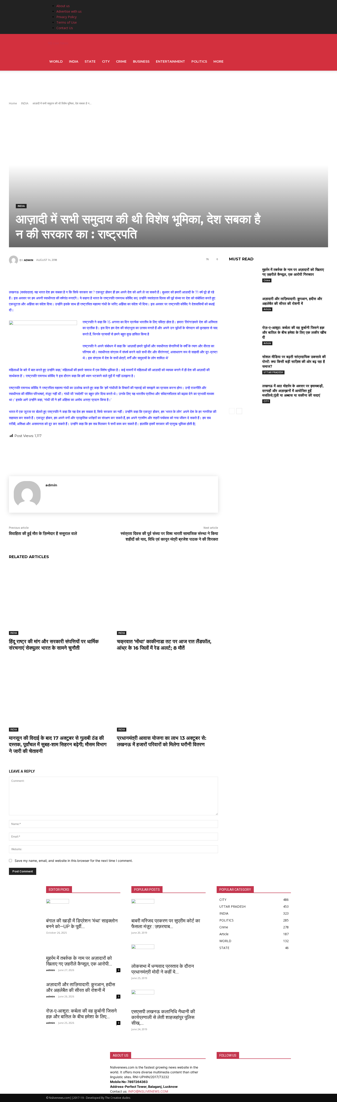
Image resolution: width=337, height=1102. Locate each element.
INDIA (73, 61)
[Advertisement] (168, 86)
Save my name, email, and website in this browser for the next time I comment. (74, 861)
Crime (121, 61)
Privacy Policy (66, 17)
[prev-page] (232, 411)
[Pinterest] (113, 276)
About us (63, 6)
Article (267, 309)
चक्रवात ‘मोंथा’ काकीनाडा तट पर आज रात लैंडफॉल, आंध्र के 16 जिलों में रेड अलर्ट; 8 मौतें (164, 644)
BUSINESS (141, 61)
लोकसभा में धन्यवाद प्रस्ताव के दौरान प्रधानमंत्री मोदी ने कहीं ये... (162, 969)
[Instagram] (222, 1067)
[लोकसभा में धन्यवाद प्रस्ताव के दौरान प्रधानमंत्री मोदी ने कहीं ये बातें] (168, 952)
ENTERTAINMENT (170, 61)
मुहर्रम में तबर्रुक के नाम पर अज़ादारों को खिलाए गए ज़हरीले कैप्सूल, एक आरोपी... (79, 961)
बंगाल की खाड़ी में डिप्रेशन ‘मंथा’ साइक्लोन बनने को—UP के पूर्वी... (82, 923)
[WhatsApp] (127, 276)
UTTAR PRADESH (273, 372)
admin (28, 260)
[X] (99, 276)
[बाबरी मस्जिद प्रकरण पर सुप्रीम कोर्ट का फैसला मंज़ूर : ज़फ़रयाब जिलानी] (168, 907)
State (90, 61)
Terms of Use (66, 22)
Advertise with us (69, 11)
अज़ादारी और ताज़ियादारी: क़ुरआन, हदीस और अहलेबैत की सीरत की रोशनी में (80, 987)
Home (13, 103)
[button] (285, 43)
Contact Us (64, 28)
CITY (106, 61)
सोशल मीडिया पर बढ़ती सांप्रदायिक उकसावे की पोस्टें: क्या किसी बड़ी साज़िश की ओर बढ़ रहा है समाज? (294, 362)
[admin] (14, 260)
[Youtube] (228, 1067)
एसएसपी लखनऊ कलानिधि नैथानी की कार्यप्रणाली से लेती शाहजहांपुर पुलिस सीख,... (163, 1017)
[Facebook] (86, 276)
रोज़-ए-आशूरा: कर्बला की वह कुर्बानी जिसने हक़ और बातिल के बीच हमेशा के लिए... (81, 1013)
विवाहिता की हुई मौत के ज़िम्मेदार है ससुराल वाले (43, 533)
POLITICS (199, 61)
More (218, 61)
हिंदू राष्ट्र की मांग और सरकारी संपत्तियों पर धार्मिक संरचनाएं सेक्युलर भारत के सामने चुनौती (54, 644)
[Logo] (46, 43)
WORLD (56, 61)
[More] (141, 276)
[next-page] (239, 411)
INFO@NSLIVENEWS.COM (148, 1091)
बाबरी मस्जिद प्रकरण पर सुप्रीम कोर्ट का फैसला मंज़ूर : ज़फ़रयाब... (165, 923)
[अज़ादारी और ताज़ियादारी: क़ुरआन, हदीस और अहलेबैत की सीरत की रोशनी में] (244, 305)
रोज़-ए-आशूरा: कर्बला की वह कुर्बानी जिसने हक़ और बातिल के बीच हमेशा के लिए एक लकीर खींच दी (294, 333)
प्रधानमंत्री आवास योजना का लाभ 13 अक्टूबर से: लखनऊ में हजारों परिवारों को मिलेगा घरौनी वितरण (161, 741)
